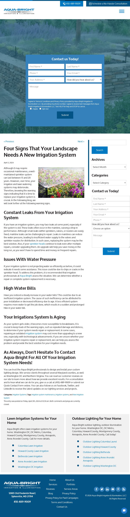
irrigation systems (62, 395)
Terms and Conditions (62, 502)
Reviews (50, 489)
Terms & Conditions (43, 101)
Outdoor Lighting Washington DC (99, 466)
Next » (81, 141)
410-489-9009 (73, 3)
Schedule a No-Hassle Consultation (109, 3)
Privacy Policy (59, 101)
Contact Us (62, 507)
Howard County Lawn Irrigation (33, 451)
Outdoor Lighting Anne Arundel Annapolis (98, 459)
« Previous (9, 141)
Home (53, 480)
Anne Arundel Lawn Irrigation (32, 461)
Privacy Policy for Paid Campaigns (61, 498)
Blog (50, 493)
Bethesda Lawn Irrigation (30, 456)
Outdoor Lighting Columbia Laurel (100, 441)
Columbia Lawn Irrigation (30, 446)
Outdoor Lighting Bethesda (96, 452)
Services (53, 484)
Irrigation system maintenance (43, 395)
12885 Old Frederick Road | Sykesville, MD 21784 (22, 495)
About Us (69, 480)
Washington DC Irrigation (30, 467)
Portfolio (71, 484)
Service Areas (71, 489)
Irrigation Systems (19, 395)
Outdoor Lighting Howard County (99, 447)
